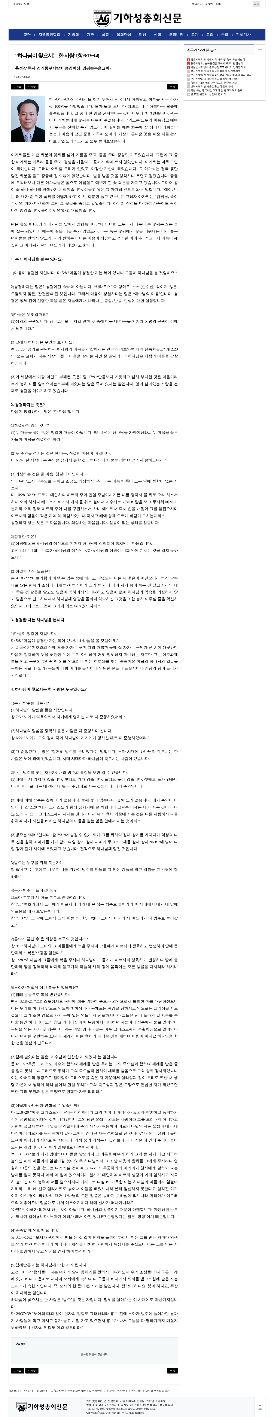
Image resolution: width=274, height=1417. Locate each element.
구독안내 (28, 1390)
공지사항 (136, 1390)
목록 (172, 86)
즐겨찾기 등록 (21, 4)
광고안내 (42, 1390)
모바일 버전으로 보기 (157, 1390)
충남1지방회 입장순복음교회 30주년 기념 (214, 82)
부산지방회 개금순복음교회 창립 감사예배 (215, 78)
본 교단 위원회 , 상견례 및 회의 (208, 94)
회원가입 (197, 4)
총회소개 (14, 1390)
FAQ (218, 4)
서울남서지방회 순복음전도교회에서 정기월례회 (218, 67)
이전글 (17, 86)
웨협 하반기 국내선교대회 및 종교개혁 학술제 (217, 90)
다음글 (32, 86)
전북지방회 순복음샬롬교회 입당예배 (212, 86)
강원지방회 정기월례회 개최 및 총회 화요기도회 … (219, 59)
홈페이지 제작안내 (116, 1390)
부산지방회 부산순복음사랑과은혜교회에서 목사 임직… (222, 74)
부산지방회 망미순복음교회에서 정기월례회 (216, 71)
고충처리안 (57, 1390)
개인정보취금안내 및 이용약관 (85, 1390)
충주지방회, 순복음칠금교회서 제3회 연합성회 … (218, 63)
